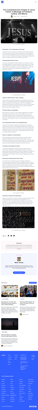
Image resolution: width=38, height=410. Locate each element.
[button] (19, 272)
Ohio (20, 395)
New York (21, 391)
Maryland (12, 393)
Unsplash (23, 44)
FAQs (16, 359)
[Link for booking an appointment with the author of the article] (9, 316)
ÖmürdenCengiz (18, 230)
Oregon (20, 399)
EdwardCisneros (18, 94)
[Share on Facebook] (8, 236)
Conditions (10, 359)
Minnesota (12, 399)
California (3, 387)
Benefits (16, 355)
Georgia (3, 399)
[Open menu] (36, 2)
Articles (16, 357)
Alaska (3, 381)
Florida (3, 397)
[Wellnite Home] (2, 2)
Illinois (11, 379)
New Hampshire (22, 385)
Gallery (9, 364)
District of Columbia (5, 395)
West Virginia (30, 395)
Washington (30, 393)
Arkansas (3, 385)
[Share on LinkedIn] (14, 236)
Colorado (3, 389)
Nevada (20, 383)
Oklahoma (21, 397)
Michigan (12, 397)
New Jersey (21, 387)
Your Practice (9, 362)
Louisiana (12, 389)
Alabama (3, 379)
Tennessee (30, 383)
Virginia (29, 391)
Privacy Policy (32, 359)
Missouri (21, 379)
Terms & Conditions (33, 356)
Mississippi (12, 401)
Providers (10, 357)
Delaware (3, 393)
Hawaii (3, 401)
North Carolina (22, 393)
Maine (11, 391)
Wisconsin (30, 397)
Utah (29, 387)
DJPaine (17, 192)
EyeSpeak (18, 44)
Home (9, 355)
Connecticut (4, 391)
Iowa (11, 383)
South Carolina (31, 381)
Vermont (30, 389)
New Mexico (21, 389)
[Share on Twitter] (11, 236)
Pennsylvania (21, 401)
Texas (29, 385)
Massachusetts (13, 395)
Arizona (3, 383)
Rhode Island (30, 379)
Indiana (11, 381)
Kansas (11, 385)
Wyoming (30, 399)
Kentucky (12, 387)
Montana (21, 381)
